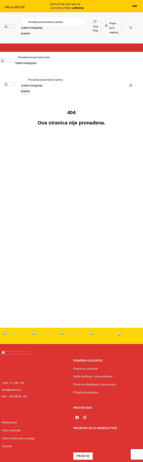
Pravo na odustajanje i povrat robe (94, 384)
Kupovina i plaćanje (85, 368)
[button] (71, 47)
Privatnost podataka (85, 392)
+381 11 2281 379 (14, 6)
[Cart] (130, 27)
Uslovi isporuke (11, 430)
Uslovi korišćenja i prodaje (18, 438)
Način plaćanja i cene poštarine (92, 376)
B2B (134, 6)
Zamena (7, 446)
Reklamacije (9, 422)
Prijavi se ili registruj (113, 28)
